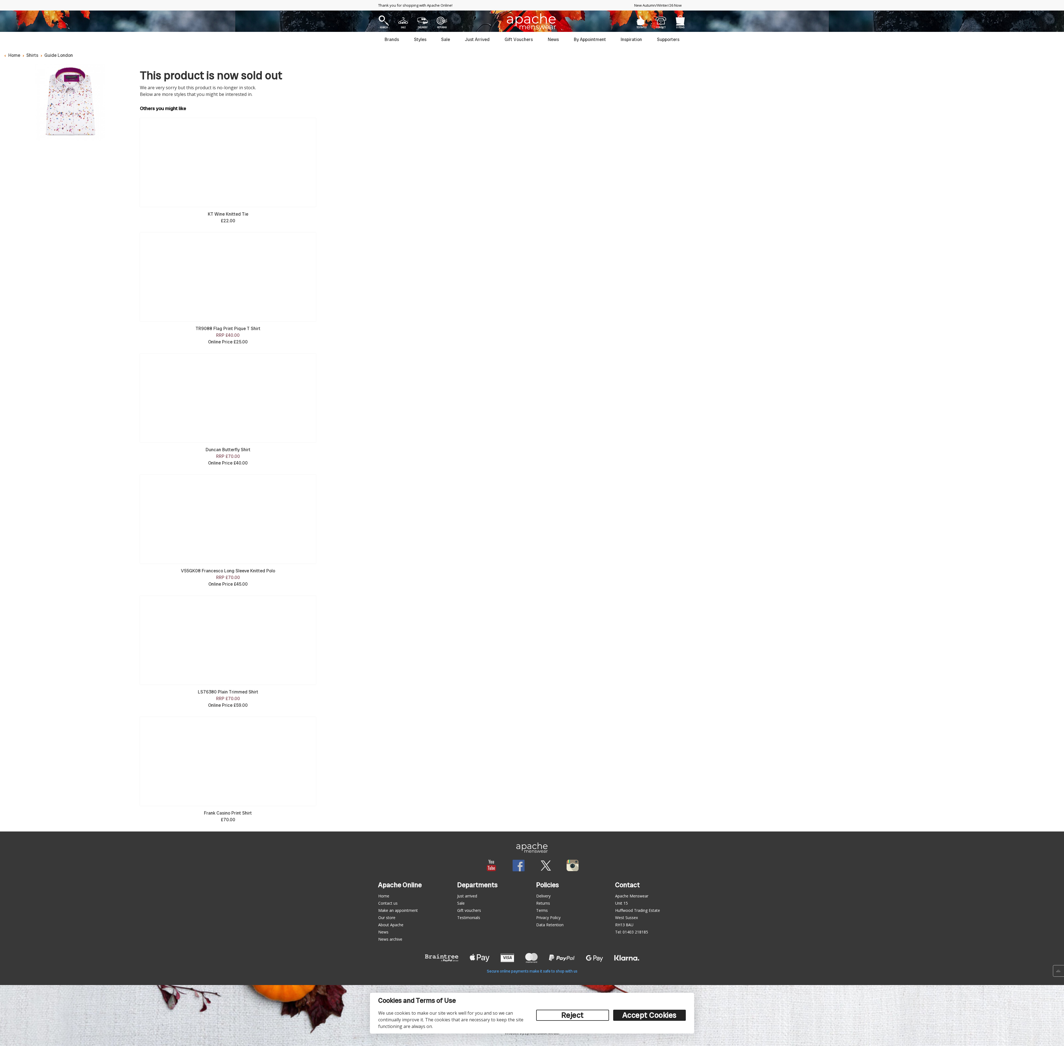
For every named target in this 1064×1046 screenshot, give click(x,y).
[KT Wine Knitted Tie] (228, 162)
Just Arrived (477, 39)
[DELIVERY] (423, 20)
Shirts (32, 55)
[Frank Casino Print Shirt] (228, 761)
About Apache (390, 924)
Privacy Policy (548, 917)
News (553, 39)
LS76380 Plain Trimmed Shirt (228, 692)
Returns (543, 903)
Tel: (631, 932)
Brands (392, 39)
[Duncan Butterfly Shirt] (228, 398)
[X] (545, 865)
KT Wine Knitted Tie (228, 214)
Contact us (388, 903)
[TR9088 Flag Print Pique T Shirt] (228, 277)
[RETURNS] (442, 20)
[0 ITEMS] (680, 20)
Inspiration (631, 39)
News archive (390, 939)
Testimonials (468, 917)
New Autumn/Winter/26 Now (658, 5)
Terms (542, 910)
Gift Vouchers (519, 39)
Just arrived (467, 896)
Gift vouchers (469, 910)
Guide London (58, 55)
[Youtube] (491, 865)
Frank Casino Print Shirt (228, 813)
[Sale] (403, 20)
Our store (386, 917)
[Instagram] (572, 865)
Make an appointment (398, 910)
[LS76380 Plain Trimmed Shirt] (228, 640)
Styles (420, 39)
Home (14, 55)
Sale (445, 39)
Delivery (543, 896)
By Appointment (590, 39)
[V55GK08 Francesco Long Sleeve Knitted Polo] (228, 519)
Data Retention (550, 924)
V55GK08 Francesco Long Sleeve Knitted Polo (228, 571)
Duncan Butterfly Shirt (228, 450)
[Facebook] (518, 865)
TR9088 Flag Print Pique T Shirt (228, 328)
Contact (661, 20)
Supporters (668, 39)
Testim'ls (641, 20)
